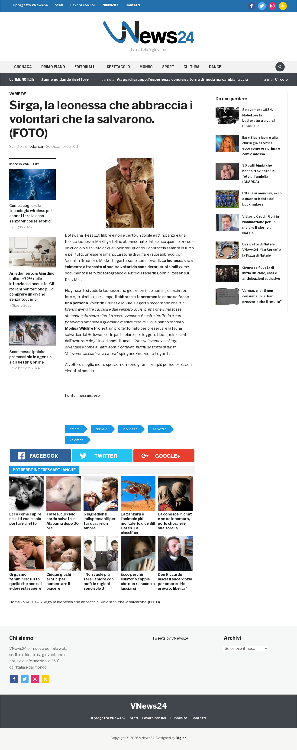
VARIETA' (17, 94)
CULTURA (192, 66)
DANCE (215, 66)
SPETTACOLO (118, 66)
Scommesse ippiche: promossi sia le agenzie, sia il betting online (31, 357)
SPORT (168, 66)
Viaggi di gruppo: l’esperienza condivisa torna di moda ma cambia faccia (169, 79)
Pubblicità (110, 5)
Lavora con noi (82, 5)
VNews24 (148, 706)
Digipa (181, 738)
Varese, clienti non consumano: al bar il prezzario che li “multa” (262, 296)
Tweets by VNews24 (170, 638)
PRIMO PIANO (53, 66)
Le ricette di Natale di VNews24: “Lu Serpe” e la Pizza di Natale (261, 249)
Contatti (133, 5)
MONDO (146, 66)
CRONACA (23, 66)
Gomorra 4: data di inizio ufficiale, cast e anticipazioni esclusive (261, 272)
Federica (35, 146)
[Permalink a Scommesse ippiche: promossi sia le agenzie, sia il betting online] (32, 332)
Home (14, 602)
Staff (59, 5)
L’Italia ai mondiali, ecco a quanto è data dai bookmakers (262, 198)
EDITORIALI (84, 66)
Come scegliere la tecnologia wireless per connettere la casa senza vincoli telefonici (30, 213)
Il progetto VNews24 (30, 5)
